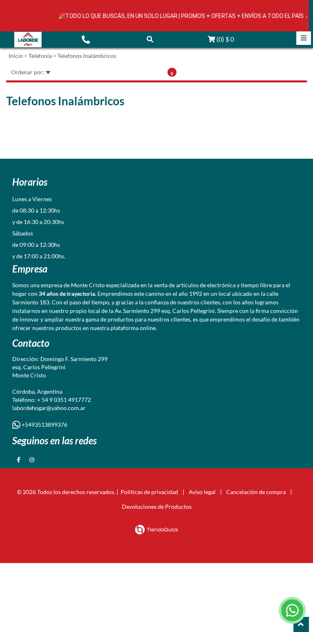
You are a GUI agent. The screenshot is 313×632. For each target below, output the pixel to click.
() (224, 39)
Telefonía (40, 55)
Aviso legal (202, 491)
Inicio (16, 55)
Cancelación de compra (256, 491)
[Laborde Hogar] (28, 39)
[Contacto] (86, 39)
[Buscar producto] (150, 39)
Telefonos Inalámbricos (86, 55)
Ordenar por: (28, 72)
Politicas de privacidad (149, 491)
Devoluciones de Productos (157, 506)
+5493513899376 (43, 424)
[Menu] (303, 38)
